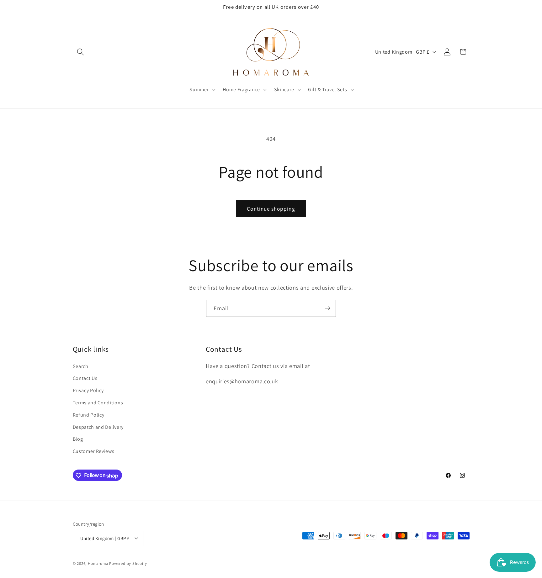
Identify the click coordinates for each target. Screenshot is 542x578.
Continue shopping (271, 208)
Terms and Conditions (98, 402)
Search (80, 366)
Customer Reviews (93, 451)
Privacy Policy (88, 390)
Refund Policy (88, 415)
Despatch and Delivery (98, 427)
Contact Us (85, 378)
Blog (78, 439)
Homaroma (98, 563)
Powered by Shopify (128, 563)
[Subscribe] (328, 308)
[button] (81, 52)
